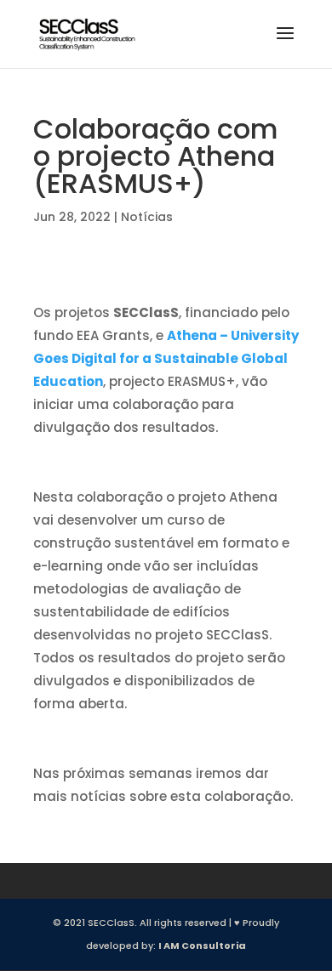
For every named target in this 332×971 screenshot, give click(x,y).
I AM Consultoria (202, 945)
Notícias (147, 216)
